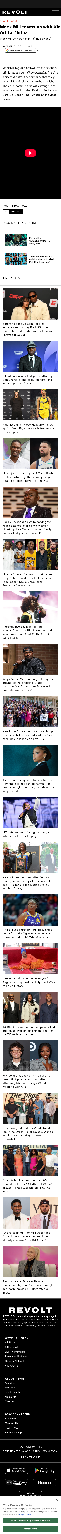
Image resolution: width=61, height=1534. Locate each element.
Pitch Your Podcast (16, 1356)
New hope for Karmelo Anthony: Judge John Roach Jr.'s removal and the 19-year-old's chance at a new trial (28, 735)
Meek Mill (16, 211)
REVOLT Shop (13, 1432)
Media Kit (10, 1396)
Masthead (10, 1387)
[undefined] (16, 240)
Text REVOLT (13, 1428)
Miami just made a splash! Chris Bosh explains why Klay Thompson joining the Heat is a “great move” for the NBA (29, 477)
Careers (9, 1401)
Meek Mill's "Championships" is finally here (39, 241)
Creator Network (15, 1361)
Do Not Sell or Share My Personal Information (30, 1520)
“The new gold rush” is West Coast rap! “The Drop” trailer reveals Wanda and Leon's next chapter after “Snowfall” (28, 1133)
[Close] (57, 1500)
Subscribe (11, 1418)
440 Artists (11, 1365)
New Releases (8, 21)
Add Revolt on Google (22, 50)
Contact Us (11, 1423)
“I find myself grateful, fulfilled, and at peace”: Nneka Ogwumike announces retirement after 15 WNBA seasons (28, 933)
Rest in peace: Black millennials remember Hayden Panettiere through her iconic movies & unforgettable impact (28, 1287)
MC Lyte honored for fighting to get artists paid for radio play (26, 834)
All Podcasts (12, 1347)
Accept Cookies (30, 1529)
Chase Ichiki (12, 46)
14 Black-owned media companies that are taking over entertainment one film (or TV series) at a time (29, 1030)
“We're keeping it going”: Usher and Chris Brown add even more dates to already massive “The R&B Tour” (27, 1236)
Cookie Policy (25, 1515)
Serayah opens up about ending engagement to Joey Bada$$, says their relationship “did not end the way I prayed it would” (28, 329)
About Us (10, 1383)
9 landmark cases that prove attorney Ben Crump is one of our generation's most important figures (28, 379)
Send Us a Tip (13, 1392)
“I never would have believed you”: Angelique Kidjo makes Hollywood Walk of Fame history (29, 982)
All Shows (10, 1342)
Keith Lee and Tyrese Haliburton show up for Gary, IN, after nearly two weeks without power (28, 428)
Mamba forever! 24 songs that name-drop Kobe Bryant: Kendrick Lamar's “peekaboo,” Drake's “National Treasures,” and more (27, 580)
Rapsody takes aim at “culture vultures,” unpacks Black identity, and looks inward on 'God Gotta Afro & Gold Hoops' (27, 632)
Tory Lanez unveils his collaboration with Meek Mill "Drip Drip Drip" (42, 259)
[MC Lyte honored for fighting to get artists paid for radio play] (30, 812)
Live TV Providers (15, 1351)
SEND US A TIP (30, 1456)
